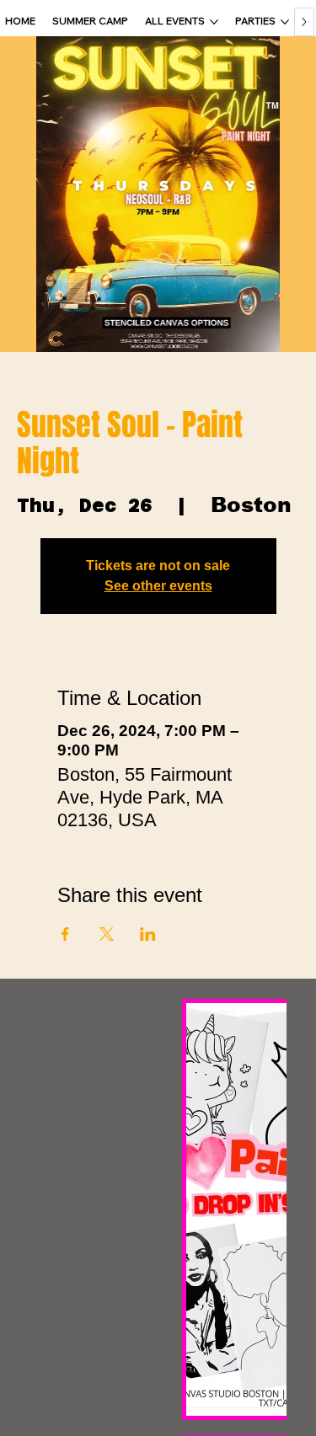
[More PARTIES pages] (285, 22)
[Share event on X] (107, 934)
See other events (158, 586)
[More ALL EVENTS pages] (214, 22)
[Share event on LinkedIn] (148, 934)
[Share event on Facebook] (65, 934)
